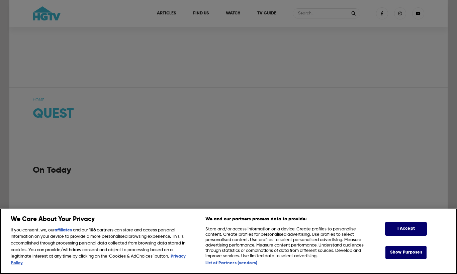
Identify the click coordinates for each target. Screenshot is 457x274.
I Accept (406, 229)
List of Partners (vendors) (231, 263)
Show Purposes (406, 252)
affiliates (63, 230)
